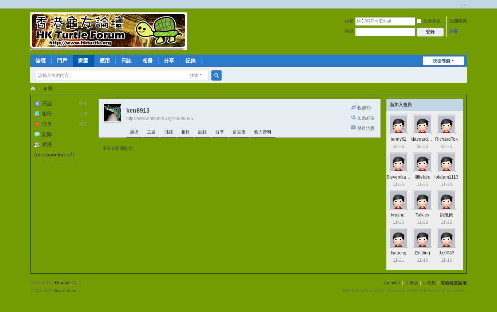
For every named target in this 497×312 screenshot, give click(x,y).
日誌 (126, 60)
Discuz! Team (64, 290)
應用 (105, 60)
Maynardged (423, 139)
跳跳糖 (446, 215)
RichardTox (446, 139)
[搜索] (216, 75)
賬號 (349, 21)
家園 (83, 60)
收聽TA (364, 107)
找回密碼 (458, 21)
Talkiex (422, 215)
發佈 (83, 103)
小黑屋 (429, 282)
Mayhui (398, 215)
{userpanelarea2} (54, 154)
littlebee (422, 177)
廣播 (47, 144)
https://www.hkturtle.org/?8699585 (159, 118)
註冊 (453, 31)
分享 (169, 60)
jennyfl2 (398, 139)
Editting (422, 253)
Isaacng (398, 253)
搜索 (194, 75)
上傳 (83, 113)
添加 (83, 123)
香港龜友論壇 (33, 88)
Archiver (392, 282)
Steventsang (398, 177)
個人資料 (262, 131)
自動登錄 (432, 21)
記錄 (191, 60)
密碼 (349, 31)
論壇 (41, 60)
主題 (151, 131)
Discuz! (63, 282)
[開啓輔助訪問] (456, 5)
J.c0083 (446, 253)
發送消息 (366, 128)
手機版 (411, 282)
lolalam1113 (446, 177)
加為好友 (366, 118)
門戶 (62, 60)
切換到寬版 (463, 5)
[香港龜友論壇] (108, 31)
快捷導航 (441, 60)
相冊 (148, 60)
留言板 (239, 131)
